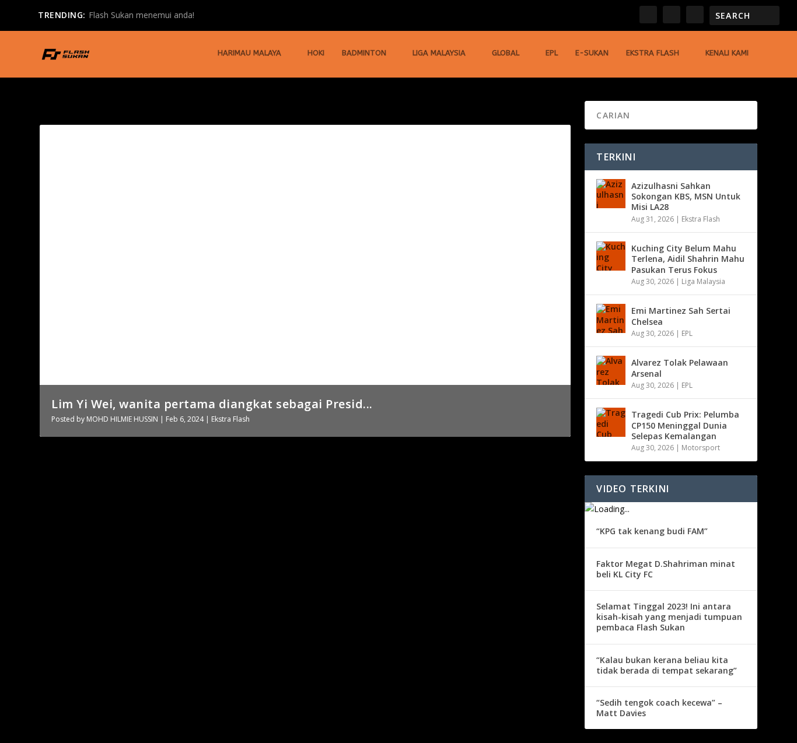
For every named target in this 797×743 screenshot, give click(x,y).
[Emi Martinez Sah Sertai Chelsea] (610, 318)
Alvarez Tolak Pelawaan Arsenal (679, 367)
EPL (552, 52)
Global (505, 52)
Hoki (315, 52)
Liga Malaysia (439, 52)
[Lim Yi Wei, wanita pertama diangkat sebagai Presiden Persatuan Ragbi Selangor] (254, 458)
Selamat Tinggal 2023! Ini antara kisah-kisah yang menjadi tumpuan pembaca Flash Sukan (669, 617)
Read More (82, 546)
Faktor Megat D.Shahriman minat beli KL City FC (665, 569)
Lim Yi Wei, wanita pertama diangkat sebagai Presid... (212, 404)
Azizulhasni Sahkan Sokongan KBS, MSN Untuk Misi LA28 (685, 196)
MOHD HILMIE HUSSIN (122, 419)
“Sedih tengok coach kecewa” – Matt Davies (659, 708)
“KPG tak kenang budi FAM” (652, 531)
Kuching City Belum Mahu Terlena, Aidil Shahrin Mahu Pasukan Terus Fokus (687, 259)
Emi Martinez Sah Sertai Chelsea (680, 316)
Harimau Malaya (249, 52)
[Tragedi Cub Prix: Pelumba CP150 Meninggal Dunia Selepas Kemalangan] (610, 422)
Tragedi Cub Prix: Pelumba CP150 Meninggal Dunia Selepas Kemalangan (685, 425)
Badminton (364, 52)
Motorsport (700, 448)
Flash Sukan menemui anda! (141, 14)
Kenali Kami (727, 52)
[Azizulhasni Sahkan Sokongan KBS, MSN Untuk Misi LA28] (610, 193)
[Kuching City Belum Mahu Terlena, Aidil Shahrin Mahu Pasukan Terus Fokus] (610, 256)
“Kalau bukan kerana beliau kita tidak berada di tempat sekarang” (666, 665)
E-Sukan (592, 52)
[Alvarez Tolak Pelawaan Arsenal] (610, 370)
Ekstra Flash (652, 52)
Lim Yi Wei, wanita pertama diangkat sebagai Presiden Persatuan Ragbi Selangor (254, 482)
